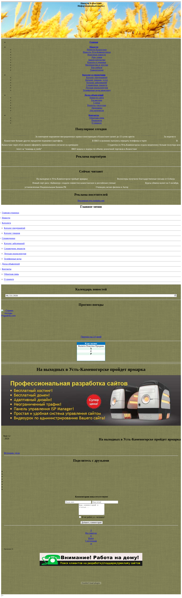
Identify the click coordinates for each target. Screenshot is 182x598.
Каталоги (6, 223)
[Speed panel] (91, 471)
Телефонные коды (12, 259)
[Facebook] (91, 481)
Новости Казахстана (97, 49)
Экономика (96, 108)
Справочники (8, 238)
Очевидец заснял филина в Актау (112, 187)
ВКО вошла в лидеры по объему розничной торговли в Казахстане (104, 149)
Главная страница (10, 212)
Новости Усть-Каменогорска (97, 52)
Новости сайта (97, 97)
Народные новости (96, 54)
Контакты (6, 269)
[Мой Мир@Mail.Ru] (91, 489)
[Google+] (91, 474)
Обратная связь (96, 118)
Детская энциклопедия (97, 87)
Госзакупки (96, 100)
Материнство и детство (96, 65)
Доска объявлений (11, 264)
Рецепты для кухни (96, 105)
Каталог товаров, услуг (96, 80)
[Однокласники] (91, 487)
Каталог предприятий (96, 77)
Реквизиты (96, 120)
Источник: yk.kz (12, 453)
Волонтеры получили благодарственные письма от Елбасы (146, 179)
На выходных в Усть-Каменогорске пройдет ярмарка (62, 179)
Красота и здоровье (96, 62)
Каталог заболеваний (96, 82)
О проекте (97, 123)
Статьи (96, 103)
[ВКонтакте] (91, 479)
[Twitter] (91, 484)
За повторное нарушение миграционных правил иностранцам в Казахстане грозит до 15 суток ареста (84, 136)
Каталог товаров (12, 233)
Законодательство (96, 60)
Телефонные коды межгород (96, 90)
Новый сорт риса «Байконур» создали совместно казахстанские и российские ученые (74, 183)
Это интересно (97, 110)
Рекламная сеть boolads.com (91, 200)
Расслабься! (96, 67)
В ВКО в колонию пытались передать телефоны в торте (119, 141)
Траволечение (97, 70)
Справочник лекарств (96, 85)
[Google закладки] (91, 476)
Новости (6, 218)
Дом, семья (96, 57)
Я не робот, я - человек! (93, 517)
